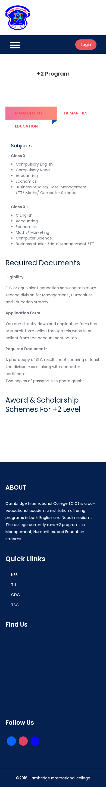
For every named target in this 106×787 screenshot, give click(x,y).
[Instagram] (23, 741)
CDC (15, 595)
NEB (14, 574)
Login (86, 44)
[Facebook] (35, 741)
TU (13, 584)
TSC (15, 605)
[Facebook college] (11, 741)
